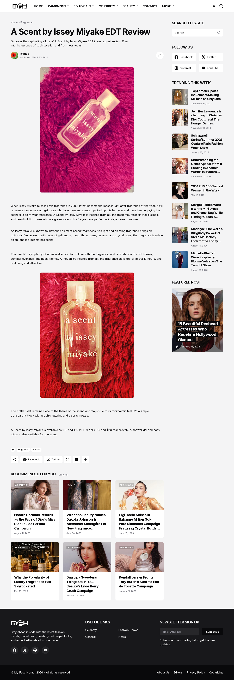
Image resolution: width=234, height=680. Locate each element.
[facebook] (14, 650)
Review (36, 449)
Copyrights (216, 672)
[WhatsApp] (67, 459)
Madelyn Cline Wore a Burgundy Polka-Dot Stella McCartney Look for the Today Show (207, 235)
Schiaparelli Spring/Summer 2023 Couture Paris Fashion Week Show (207, 141)
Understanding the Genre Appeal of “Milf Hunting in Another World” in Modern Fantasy (206, 166)
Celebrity (91, 630)
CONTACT (150, 6)
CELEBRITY (107, 6)
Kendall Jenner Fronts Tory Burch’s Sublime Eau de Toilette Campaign (139, 581)
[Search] (219, 6)
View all (63, 474)
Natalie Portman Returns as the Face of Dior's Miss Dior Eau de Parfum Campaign (34, 521)
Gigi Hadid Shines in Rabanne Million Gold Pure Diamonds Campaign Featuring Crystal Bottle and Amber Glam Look (139, 522)
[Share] (160, 55)
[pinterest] (35, 650)
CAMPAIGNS (57, 6)
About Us (163, 672)
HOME (38, 6)
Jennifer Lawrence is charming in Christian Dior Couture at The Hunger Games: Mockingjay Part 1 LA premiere (206, 117)
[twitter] (25, 650)
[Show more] (85, 459)
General (90, 637)
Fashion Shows (128, 630)
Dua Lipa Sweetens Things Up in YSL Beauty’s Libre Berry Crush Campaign (82, 584)
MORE (166, 6)
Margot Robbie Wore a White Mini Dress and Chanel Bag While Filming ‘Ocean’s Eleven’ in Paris (207, 211)
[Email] (76, 459)
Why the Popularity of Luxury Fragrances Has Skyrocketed (32, 581)
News (122, 637)
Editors (178, 672)
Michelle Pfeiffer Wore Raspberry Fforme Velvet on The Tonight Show (206, 259)
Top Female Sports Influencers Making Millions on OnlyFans (206, 95)
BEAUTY (129, 6)
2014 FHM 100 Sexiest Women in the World (207, 188)
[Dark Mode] (212, 6)
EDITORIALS (82, 6)
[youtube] (45, 650)
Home (14, 22)
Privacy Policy (196, 672)
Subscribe (212, 631)
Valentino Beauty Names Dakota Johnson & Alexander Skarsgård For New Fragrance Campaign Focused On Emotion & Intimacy (86, 522)
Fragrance (26, 22)
